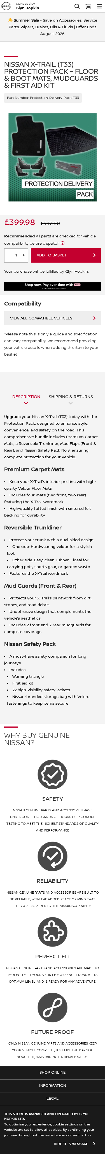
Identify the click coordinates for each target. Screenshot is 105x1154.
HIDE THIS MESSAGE (71, 1144)
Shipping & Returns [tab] (71, 396)
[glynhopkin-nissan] (6, 6)
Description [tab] (26, 396)
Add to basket (52, 255)
